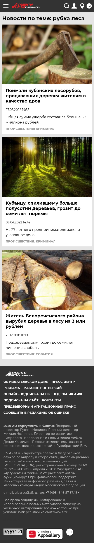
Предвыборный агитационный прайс (39, 407)
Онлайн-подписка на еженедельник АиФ (42, 394)
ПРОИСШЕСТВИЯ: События (29, 354)
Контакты (51, 400)
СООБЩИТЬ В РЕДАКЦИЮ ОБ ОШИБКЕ (36, 413)
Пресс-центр (63, 382)
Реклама (11, 388)
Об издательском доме (25, 382)
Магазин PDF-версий (42, 388)
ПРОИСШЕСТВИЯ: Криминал (31, 128)
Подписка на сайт (20, 400)
